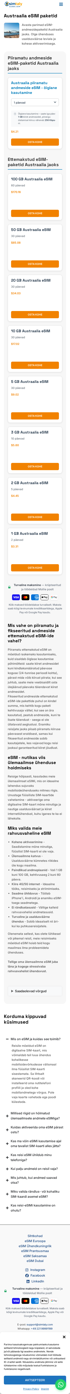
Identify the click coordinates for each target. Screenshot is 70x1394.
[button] (64, 1337)
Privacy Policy (31, 1388)
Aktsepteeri (35, 1380)
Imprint (45, 1388)
